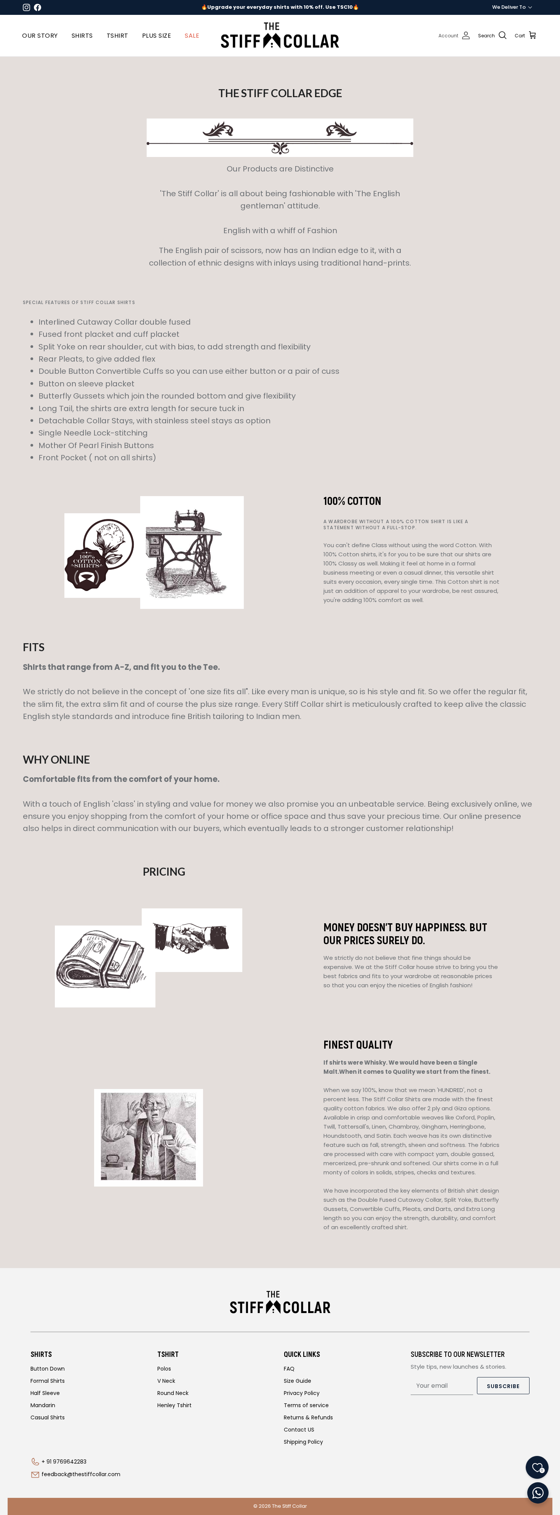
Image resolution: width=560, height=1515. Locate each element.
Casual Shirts (47, 1417)
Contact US (299, 1429)
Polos (164, 1368)
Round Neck (173, 1393)
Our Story (40, 35)
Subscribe (503, 1386)
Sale (192, 35)
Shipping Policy (303, 1442)
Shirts (82, 35)
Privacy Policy (302, 1393)
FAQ (289, 1368)
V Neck (166, 1381)
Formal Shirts (47, 1381)
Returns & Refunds (308, 1417)
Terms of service (306, 1405)
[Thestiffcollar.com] (280, 35)
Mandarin (42, 1405)
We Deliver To (509, 7)
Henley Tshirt (174, 1405)
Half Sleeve (45, 1393)
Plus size (156, 35)
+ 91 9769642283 (64, 1461)
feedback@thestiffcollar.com (81, 1474)
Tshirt (117, 35)
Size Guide (297, 1381)
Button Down (47, 1368)
